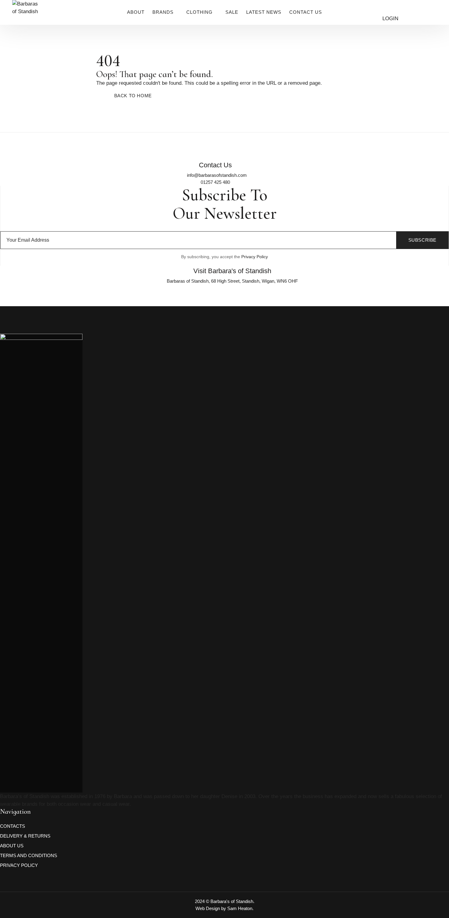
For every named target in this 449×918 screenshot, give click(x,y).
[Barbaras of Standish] (26, 18)
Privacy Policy (254, 256)
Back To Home (133, 95)
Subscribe (422, 240)
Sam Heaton (239, 908)
